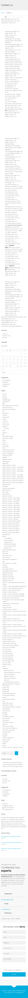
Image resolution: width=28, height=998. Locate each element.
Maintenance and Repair (10, 544)
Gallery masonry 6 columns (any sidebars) (12, 482)
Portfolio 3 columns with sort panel (11, 590)
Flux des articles (7, 805)
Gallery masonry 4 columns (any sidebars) (12, 478)
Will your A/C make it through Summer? (12, 766)
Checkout (4, 415)
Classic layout (5, 417)
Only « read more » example (9, 563)
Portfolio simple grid (7, 639)
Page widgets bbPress (7, 569)
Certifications (5, 413)
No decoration (6, 557)
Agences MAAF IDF (9, 670)
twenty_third (5, 741)
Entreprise (4, 426)
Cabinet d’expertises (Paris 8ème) (12, 672)
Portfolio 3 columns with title (9, 592)
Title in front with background (9, 728)
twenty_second (6, 739)
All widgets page (6, 400)
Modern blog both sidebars (9, 550)
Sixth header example (7, 705)
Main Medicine (6, 494)
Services (4, 697)
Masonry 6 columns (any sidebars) (11, 532)
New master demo (7, 555)
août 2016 (4, 334)
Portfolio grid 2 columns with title (10, 598)
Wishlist (4, 743)
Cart (3, 411)
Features (4, 432)
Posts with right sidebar (8, 661)
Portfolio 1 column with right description (12, 588)
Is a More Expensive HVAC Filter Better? (13, 764)
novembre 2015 (6, 335)
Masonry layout (6, 534)
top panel (4, 736)
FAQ (3, 430)
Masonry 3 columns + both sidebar (11, 509)
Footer (4, 442)
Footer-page (5, 446)
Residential (5, 382)
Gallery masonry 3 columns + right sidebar (13, 476)
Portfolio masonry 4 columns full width (12, 634)
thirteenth (4, 724)
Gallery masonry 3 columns (9, 473)
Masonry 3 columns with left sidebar (11, 521)
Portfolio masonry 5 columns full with (11, 637)
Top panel (4, 734)
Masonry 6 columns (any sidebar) (10, 530)
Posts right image (6, 651)
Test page (4, 714)
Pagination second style (8, 578)
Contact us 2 (5, 423)
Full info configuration (7, 451)
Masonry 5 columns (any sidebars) (11, 528)
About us (4, 394)
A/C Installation (8, 538)
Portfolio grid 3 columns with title (10, 603)
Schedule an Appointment (8, 693)
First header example (7, 438)
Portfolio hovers (6, 605)
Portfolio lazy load (7, 607)
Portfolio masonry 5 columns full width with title (14, 636)
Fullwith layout (6, 461)
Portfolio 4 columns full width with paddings (13, 594)
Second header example (8, 695)
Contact (4, 419)
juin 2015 (4, 337)
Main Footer (5, 492)
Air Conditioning (6, 380)
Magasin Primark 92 (9, 676)
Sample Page (5, 687)
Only (3, 561)
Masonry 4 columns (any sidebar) (10, 523)
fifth (3, 434)
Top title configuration (8, 737)
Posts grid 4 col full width (8, 647)
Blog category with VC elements (10, 405)
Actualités (4, 398)
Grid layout (5, 486)
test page (4, 712)
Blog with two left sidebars (9, 409)
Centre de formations (9, 674)
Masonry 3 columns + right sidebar (11, 515)
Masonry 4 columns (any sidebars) (11, 525)
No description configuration (9, 559)
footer (4, 440)
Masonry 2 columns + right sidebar (11, 505)
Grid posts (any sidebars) (8, 488)
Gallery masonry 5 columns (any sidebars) (12, 480)
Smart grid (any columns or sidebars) (11, 707)
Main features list (6, 490)
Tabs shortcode (6, 711)
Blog (3, 403)
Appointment (5, 401)
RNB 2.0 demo (6, 686)
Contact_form (5, 425)
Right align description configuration (11, 684)
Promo (4, 666)
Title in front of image (7, 726)
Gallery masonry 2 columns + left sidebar (12, 469)
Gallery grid (5, 463)
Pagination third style (7, 580)
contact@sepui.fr (5, 909)
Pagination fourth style (8, 576)
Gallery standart (6, 484)
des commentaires (8, 807)
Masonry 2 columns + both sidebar (11, 498)
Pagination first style (7, 575)
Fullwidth (4, 457)
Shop (3, 701)
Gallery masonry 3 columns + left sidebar (12, 475)
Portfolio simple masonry (8, 641)
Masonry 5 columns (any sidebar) (10, 526)
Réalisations (5, 668)
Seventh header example (8, 699)
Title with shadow (6, 732)
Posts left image (6, 649)
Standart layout (6, 709)
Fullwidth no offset (7, 459)
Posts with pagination (7, 659)
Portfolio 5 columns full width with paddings (13, 596)
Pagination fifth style (7, 573)
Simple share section (7, 703)
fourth (3, 448)
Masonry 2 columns (7, 496)
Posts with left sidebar (8, 655)
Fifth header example (7, 436)
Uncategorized (6, 384)
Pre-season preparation (10, 546)
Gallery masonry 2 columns (9, 465)
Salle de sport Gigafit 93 (10, 678)
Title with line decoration (8, 730)
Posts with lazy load (7, 653)
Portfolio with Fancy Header (9, 643)
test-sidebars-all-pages (8, 716)
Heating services (8, 542)
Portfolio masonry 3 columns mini (10, 618)
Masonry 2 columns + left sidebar (10, 501)
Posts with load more (7, 657)
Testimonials (5, 720)
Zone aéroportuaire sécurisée (11, 682)
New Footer (5, 553)
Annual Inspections (8, 540)
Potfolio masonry (6, 664)
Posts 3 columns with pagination (10, 645)
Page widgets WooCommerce (9, 571)
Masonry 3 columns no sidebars (10, 519)
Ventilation (5, 386)
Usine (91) (6, 680)
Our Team (6, 428)
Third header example (7, 722)
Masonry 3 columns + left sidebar (10, 513)
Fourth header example (8, 450)
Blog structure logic (7, 407)
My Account (5, 551)
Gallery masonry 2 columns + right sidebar (13, 471)
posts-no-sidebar (6, 662)
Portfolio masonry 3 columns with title (12, 624)
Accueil (4, 396)
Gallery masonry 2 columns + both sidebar (13, 467)
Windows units (7, 548)
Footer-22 (4, 444)
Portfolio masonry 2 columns (9, 609)
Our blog (4, 565)
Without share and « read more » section (12, 747)
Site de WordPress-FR (7, 809)
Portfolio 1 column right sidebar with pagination (14, 586)
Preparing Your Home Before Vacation (12, 762)
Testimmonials (6, 718)
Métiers (4, 536)
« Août (3, 372)
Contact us (5, 421)
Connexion (5, 803)
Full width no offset (7, 455)
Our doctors (5, 567)
